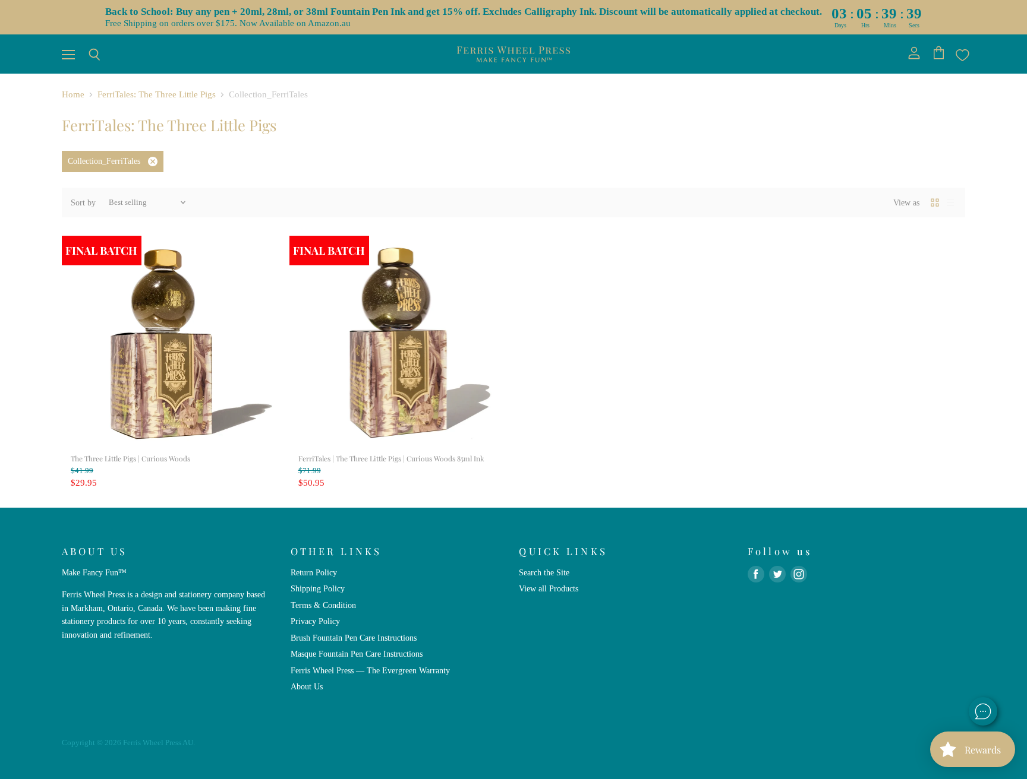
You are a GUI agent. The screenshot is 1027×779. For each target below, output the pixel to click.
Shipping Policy (318, 588)
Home (73, 94)
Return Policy (314, 572)
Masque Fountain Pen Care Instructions (357, 653)
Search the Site (544, 572)
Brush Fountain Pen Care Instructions (354, 637)
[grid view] (935, 202)
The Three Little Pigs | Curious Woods (130, 458)
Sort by (83, 202)
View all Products (548, 588)
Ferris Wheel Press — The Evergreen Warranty (370, 670)
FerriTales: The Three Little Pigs (156, 94)
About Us (307, 686)
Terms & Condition (323, 605)
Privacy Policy (315, 621)
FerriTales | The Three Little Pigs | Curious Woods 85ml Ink (391, 458)
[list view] (950, 202)
